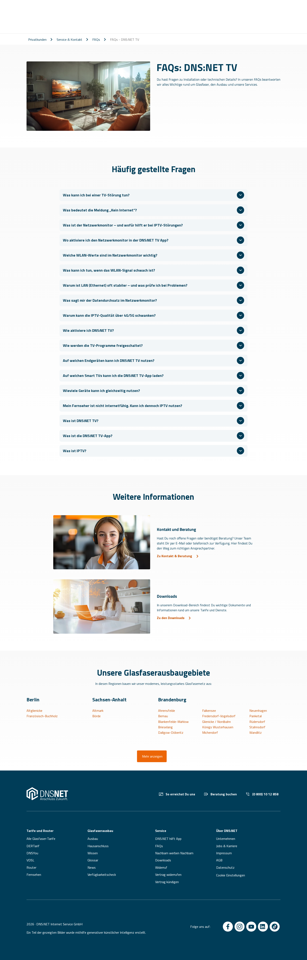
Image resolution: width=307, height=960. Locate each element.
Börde (96, 715)
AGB (219, 860)
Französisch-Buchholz (42, 715)
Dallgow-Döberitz (170, 732)
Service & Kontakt (69, 39)
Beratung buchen (224, 794)
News (92, 867)
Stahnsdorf (257, 727)
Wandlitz (255, 732)
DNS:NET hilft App (168, 838)
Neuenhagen (258, 710)
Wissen (93, 853)
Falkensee (209, 710)
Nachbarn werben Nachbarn (174, 853)
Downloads (163, 860)
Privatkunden (37, 39)
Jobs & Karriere (226, 845)
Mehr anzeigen (152, 756)
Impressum (224, 853)
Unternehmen (225, 838)
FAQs (96, 39)
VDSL (30, 860)
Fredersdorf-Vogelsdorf (219, 715)
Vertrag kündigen (167, 881)
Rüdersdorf (257, 721)
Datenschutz (225, 867)
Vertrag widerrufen (168, 874)
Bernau (163, 715)
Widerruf (161, 867)
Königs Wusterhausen (217, 727)
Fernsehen (34, 874)
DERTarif (33, 845)
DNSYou (32, 853)
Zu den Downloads (170, 618)
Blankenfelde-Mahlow (173, 721)
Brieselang (165, 727)
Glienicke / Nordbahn (216, 721)
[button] (153, 195)
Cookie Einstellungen (230, 875)
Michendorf (210, 732)
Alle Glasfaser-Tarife (41, 838)
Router (31, 867)
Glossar (93, 860)
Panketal (255, 715)
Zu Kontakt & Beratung (174, 556)
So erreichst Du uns (180, 794)
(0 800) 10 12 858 (265, 794)
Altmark (97, 710)
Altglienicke (34, 710)
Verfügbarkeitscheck (102, 874)
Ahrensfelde (166, 710)
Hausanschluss (98, 845)
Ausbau (93, 838)
